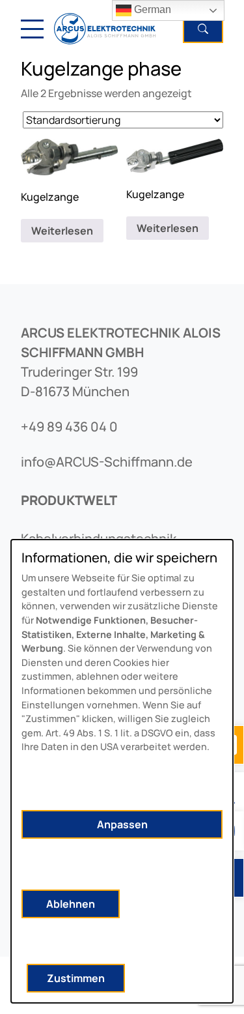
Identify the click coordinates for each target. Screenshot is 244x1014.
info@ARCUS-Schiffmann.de (107, 462)
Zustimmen (76, 978)
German (151, 9)
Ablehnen (70, 904)
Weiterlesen (62, 231)
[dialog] (122, 771)
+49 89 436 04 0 (69, 426)
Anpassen (122, 824)
